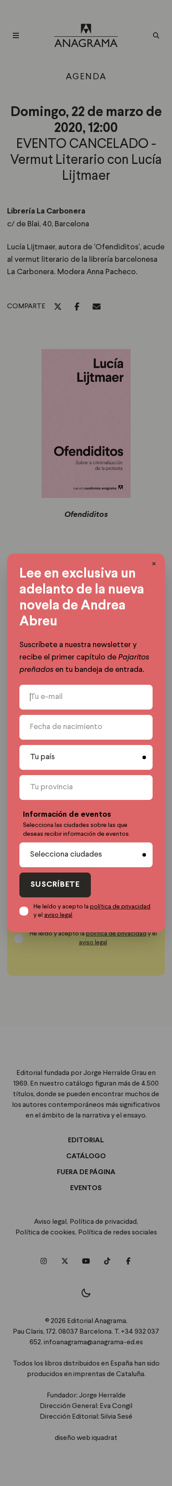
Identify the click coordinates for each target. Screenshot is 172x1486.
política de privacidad (120, 907)
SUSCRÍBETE (55, 884)
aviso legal (58, 915)
